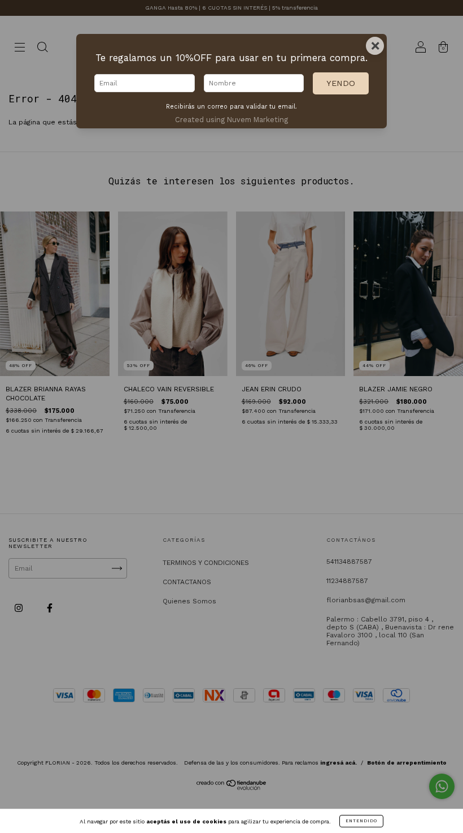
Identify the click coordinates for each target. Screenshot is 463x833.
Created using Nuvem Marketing (231, 119)
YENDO (340, 83)
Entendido (361, 820)
